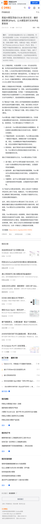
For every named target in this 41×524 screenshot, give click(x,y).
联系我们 (20, 499)
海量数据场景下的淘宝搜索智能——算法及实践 (17, 446)
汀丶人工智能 (5, 352)
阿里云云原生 (5, 280)
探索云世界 (5, 268)
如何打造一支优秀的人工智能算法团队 (14, 442)
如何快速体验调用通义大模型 (11, 476)
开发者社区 (9, 504)
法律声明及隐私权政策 (8, 511)
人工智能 (28, 234)
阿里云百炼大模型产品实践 (10, 420)
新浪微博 (12, 493)
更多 (3, 425)
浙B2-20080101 (22, 516)
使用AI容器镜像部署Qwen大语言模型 (14, 464)
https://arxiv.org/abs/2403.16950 (20, 230)
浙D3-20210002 (21, 518)
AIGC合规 (4, 328)
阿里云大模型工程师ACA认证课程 (13, 416)
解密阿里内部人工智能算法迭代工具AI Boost (16, 438)
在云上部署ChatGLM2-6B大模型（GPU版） (16, 468)
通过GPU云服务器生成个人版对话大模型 (15, 480)
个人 (37, 12)
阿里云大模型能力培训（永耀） (12, 404)
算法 (10, 234)
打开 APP (35, 3)
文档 (3, 504)
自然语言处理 (18, 234)
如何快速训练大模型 (8, 472)
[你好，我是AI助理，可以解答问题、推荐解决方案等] (29, 8)
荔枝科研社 (5, 292)
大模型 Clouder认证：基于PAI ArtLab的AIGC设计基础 (19, 412)
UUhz (3, 256)
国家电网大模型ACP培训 (10, 408)
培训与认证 (22, 504)
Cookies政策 (19, 511)
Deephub (4, 316)
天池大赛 (15, 504)
